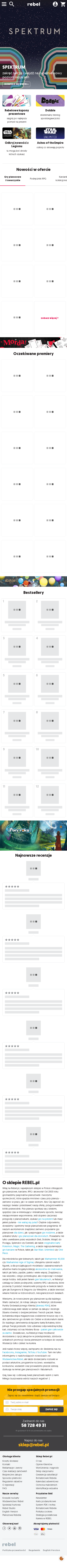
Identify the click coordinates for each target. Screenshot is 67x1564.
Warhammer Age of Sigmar (20, 1262)
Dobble (50, 110)
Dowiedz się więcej (15, 84)
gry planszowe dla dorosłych (33, 1236)
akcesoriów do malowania (48, 1269)
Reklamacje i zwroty (12, 1467)
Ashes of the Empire (50, 143)
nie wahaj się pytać (27, 1222)
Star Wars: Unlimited (44, 1249)
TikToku (31, 1352)
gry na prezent (45, 1218)
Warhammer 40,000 (55, 1258)
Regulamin (34, 1550)
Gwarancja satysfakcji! (47, 1474)
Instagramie (21, 1352)
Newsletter (41, 1497)
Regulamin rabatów (12, 1481)
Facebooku (8, 1352)
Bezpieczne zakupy (12, 1474)
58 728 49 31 (33, 1425)
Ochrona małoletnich (46, 1484)
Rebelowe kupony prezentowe (17, 112)
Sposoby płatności (11, 1478)
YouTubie (42, 1352)
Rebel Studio (8, 1508)
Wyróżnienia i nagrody (47, 1467)
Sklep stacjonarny (45, 1471)
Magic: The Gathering (24, 1246)
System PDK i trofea (45, 1504)
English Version (10, 1511)
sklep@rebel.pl (33, 1445)
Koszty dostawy (10, 1460)
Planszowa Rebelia (11, 1515)
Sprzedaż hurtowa (11, 1504)
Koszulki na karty (10, 1497)
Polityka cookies (44, 1511)
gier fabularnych (43, 1279)
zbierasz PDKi (42, 1305)
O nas (39, 1460)
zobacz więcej (49, 318)
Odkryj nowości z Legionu (17, 144)
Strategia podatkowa (46, 1515)
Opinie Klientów (44, 1464)
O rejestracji (8, 1484)
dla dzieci (19, 1232)
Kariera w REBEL (44, 1518)
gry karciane (8, 1249)
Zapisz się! (51, 1409)
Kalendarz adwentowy (47, 1481)
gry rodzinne (48, 1232)
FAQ (4, 1488)
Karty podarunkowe (46, 1501)
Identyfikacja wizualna (47, 1488)
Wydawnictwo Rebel (12, 1501)
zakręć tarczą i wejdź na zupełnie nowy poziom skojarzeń (32, 75)
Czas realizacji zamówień (14, 1471)
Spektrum (13, 67)
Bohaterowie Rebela (46, 1478)
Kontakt (6, 1464)
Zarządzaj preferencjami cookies (61, 1558)
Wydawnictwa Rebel (12, 1359)
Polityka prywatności (14, 1550)
